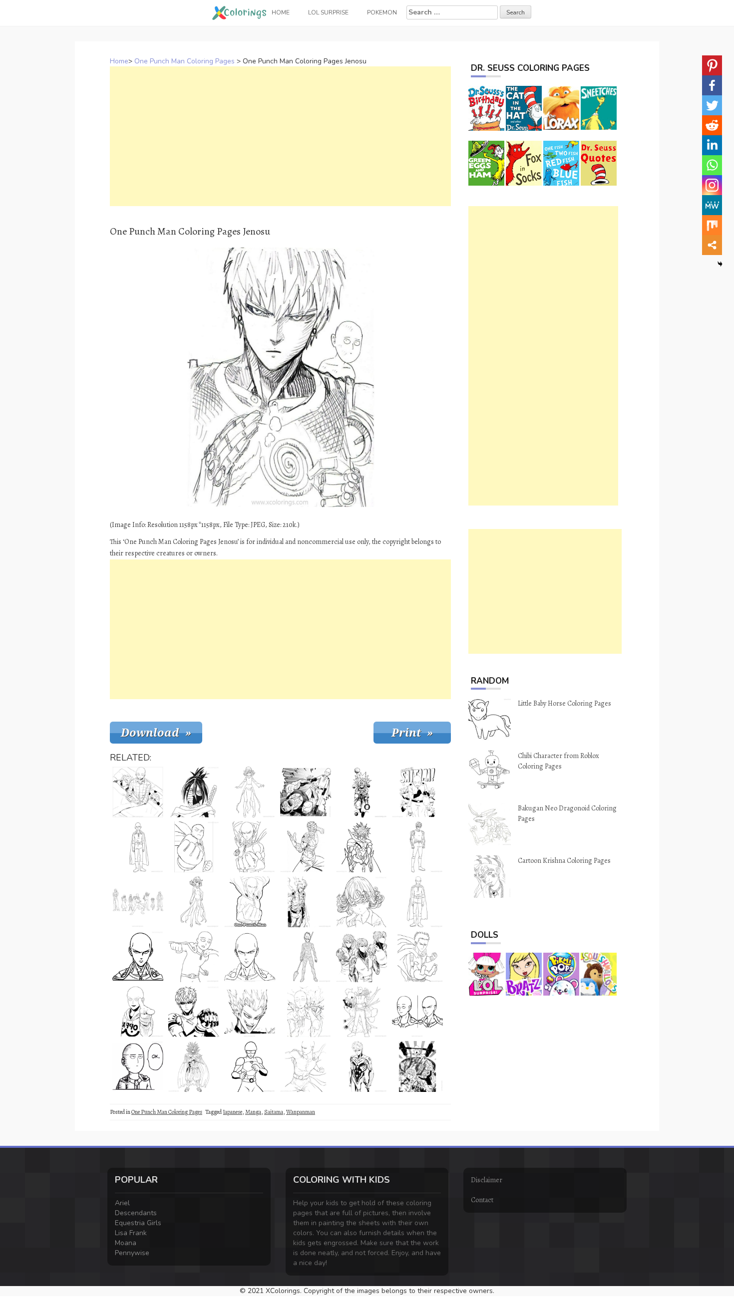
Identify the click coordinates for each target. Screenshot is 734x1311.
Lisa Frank (131, 1233)
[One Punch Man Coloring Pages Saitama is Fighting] (305, 792)
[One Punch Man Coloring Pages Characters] (137, 901)
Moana (125, 1243)
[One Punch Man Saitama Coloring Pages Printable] (137, 846)
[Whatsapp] (712, 165)
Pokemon (382, 12)
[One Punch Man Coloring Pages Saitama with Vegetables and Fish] (361, 1011)
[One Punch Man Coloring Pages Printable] (417, 792)
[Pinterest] (712, 65)
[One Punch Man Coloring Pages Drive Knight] (361, 792)
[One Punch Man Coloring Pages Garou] (249, 1011)
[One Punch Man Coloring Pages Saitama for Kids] (193, 846)
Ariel (122, 1203)
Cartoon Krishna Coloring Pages (564, 860)
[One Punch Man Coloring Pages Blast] (417, 956)
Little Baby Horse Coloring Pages (564, 703)
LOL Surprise (328, 12)
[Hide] (720, 264)
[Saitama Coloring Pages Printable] (249, 901)
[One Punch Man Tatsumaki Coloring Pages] (193, 901)
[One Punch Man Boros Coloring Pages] (193, 1066)
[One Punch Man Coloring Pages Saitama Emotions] (417, 1011)
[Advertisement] (280, 136)
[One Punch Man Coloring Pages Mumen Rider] (249, 1066)
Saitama (273, 1112)
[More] (712, 245)
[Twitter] (712, 105)
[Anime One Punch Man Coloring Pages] (305, 1066)
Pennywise (132, 1253)
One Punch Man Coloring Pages (184, 61)
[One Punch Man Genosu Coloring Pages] (361, 956)
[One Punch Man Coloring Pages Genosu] (361, 1066)
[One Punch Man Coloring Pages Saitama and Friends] (417, 1066)
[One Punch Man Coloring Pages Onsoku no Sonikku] (193, 792)
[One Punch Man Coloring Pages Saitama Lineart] (137, 1011)
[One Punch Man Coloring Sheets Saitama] (305, 901)
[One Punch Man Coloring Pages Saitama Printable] (417, 901)
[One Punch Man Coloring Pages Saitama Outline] (249, 846)
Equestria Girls (138, 1223)
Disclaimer (486, 1180)
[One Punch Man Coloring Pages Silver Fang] (305, 846)
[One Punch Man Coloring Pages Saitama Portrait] (137, 956)
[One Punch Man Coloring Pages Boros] (361, 846)
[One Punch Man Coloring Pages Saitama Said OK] (137, 1066)
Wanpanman (300, 1112)
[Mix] (712, 225)
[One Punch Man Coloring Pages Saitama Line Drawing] (193, 956)
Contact (482, 1200)
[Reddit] (712, 125)
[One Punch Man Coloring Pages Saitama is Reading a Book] (137, 792)
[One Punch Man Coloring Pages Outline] (249, 956)
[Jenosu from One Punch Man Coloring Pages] (193, 1011)
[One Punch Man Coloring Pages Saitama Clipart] (305, 1011)
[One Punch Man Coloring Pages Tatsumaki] (361, 901)
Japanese (232, 1112)
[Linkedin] (712, 145)
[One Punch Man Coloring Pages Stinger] (305, 956)
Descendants (136, 1213)
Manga (253, 1112)
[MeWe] (712, 205)
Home (119, 61)
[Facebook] (712, 85)
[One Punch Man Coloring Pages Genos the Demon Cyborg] (417, 846)
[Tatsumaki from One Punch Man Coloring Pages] (249, 792)
